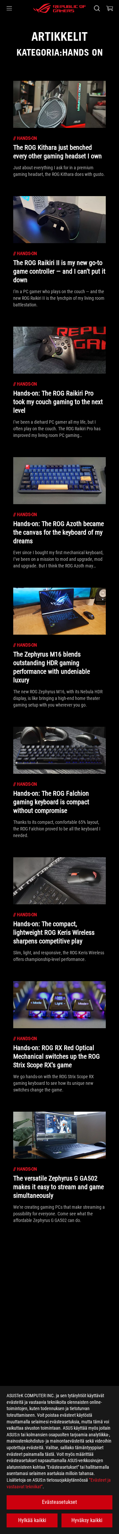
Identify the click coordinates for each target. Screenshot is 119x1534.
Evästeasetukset (59, 1502)
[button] (9, 8)
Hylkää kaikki (32, 1520)
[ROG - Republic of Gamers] (59, 8)
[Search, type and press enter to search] (97, 8)
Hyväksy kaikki (86, 1520)
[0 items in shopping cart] (110, 8)
